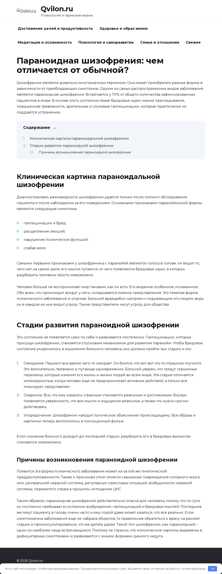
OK (212, 568)
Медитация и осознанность (45, 42)
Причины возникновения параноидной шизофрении (85, 152)
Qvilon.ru (57, 9)
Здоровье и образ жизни (124, 28)
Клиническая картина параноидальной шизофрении (79, 138)
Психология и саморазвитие (106, 42)
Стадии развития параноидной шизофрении (72, 146)
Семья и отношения (159, 42)
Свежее (193, 42)
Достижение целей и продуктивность (55, 28)
